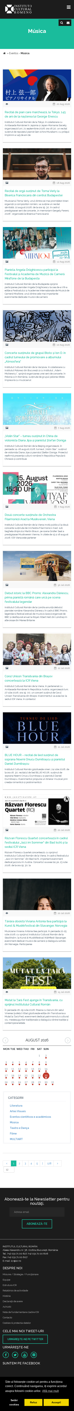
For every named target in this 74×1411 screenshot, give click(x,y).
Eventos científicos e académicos (30, 1116)
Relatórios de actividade (15, 1290)
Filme (13, 1133)
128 (49, 1163)
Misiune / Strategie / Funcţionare (20, 1274)
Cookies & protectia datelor (17, 1323)
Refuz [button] (33, 1402)
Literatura (16, 1105)
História (7, 1296)
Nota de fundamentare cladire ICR (21, 1312)
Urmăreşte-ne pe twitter (25, 1339)
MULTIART (16, 1139)
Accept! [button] (56, 1402)
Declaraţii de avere (13, 1301)
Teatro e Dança (19, 1128)
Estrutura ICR (10, 1285)
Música (14, 1122)
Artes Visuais (18, 1111)
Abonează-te (37, 1223)
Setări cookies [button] (14, 1402)
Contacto (7, 1317)
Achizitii (7, 1306)
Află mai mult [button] (50, 1390)
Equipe (6, 1279)
